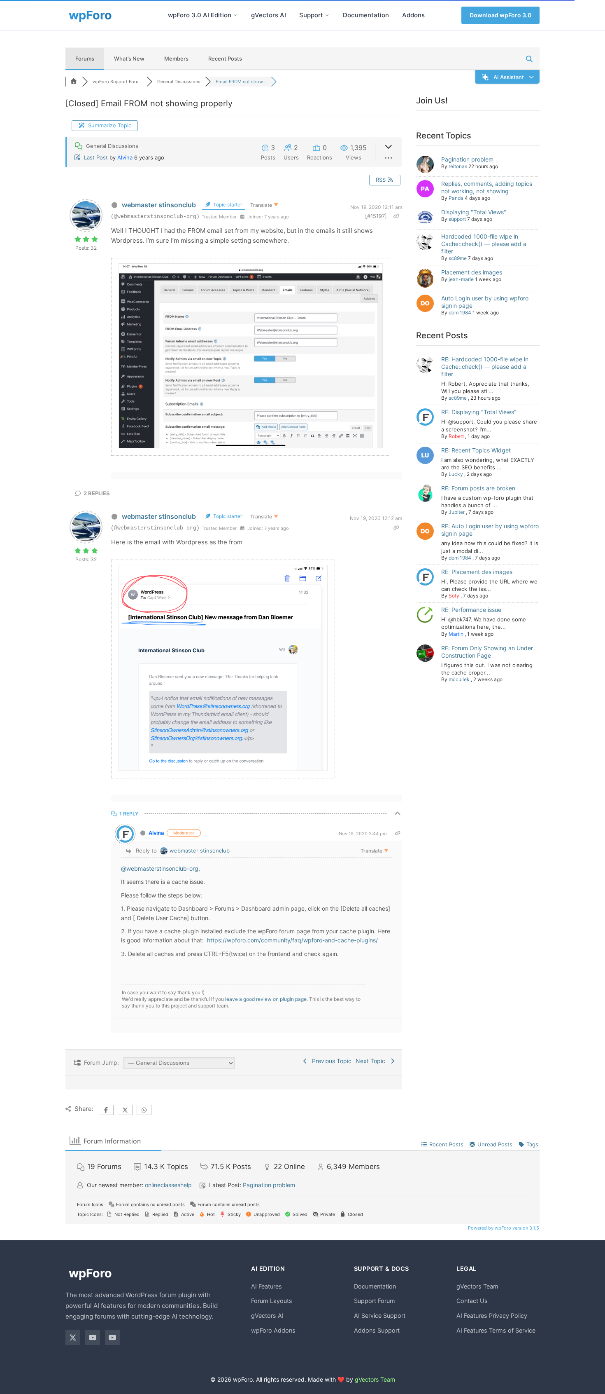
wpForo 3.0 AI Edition (199, 15)
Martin (456, 634)
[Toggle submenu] (235, 15)
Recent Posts (225, 58)
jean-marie (461, 279)
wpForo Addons (273, 1330)
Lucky (456, 474)
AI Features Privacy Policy (491, 1315)
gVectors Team (477, 1286)
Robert (456, 436)
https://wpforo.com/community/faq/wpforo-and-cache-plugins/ (291, 940)
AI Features (266, 1286)
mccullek (459, 679)
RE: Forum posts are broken (478, 488)
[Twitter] (72, 1337)
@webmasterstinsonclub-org (159, 868)
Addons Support (377, 1330)
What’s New (129, 58)
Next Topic (372, 1060)
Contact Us (472, 1300)
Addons (413, 15)
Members (176, 58)
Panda (456, 198)
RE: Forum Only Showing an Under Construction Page (487, 651)
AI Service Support (379, 1315)
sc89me (458, 258)
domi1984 (460, 312)
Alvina (125, 157)
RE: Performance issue (471, 609)
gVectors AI (268, 15)
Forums (84, 58)
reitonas (458, 166)
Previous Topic (330, 1060)
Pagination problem (467, 159)
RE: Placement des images (476, 571)
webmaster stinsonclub (159, 205)
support (457, 219)
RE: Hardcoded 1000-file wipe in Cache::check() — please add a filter (484, 366)
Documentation (366, 15)
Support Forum (374, 1300)
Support (311, 15)
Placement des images (471, 272)
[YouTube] (92, 1337)
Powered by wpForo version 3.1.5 (503, 1228)
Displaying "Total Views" (473, 212)
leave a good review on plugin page (266, 999)
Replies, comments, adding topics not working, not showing (486, 187)
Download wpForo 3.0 (500, 15)
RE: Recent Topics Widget (476, 450)
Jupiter (457, 512)
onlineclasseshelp (168, 1184)
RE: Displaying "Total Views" (479, 411)
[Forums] (73, 81)
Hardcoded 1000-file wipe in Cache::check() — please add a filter (483, 244)
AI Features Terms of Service (495, 1330)
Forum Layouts (271, 1300)
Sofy (454, 596)
